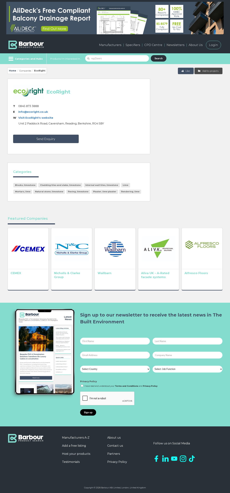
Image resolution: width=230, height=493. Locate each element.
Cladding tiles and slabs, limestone (60, 185)
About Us (196, 45)
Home (12, 70)
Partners (113, 453)
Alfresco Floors (196, 273)
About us (114, 437)
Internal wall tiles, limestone (101, 185)
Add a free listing (74, 445)
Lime (125, 185)
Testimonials (71, 462)
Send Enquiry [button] (45, 139)
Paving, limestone (78, 191)
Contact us (115, 445)
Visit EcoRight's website (35, 117)
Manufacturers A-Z (75, 437)
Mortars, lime (22, 191)
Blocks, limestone (25, 185)
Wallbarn (104, 273)
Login (213, 45)
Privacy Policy (88, 381)
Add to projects (210, 70)
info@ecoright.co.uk (33, 111)
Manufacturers (110, 45)
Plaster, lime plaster (104, 191)
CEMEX (16, 273)
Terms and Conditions (126, 386)
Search (159, 58)
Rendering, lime (130, 191)
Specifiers (133, 45)
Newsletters (175, 45)
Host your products (76, 453)
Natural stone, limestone (49, 191)
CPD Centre (153, 45)
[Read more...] (28, 248)
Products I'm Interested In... (66, 58)
